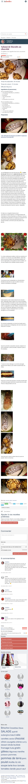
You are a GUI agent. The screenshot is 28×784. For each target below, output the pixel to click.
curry (24, 741)
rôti (19, 762)
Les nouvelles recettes (7, 645)
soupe (4, 765)
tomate (21, 765)
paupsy (20, 698)
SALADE (6, 731)
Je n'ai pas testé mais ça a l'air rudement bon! (11, 547)
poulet (4, 762)
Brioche (5, 727)
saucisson (15, 500)
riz (16, 762)
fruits (12, 747)
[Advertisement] (14, 17)
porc (24, 758)
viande (12, 768)
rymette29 (7, 707)
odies (7, 1)
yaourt (19, 768)
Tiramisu (3, 778)
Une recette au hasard (7, 648)
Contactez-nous (21, 775)
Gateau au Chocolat (21, 776)
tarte (10, 765)
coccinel (7, 716)
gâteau (5, 751)
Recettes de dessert (7, 639)
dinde (10, 744)
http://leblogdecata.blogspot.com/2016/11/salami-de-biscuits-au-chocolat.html (14, 136)
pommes (12, 754)
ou (1, 548)
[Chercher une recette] (25, 33)
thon (15, 765)
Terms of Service (8, 782)
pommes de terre (11, 758)
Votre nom (3, 542)
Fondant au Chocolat (11, 776)
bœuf (12, 734)
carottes (4, 738)
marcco (20, 680)
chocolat (7, 500)
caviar (11, 738)
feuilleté (16, 744)
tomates (5, 768)
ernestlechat (7, 698)
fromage (5, 747)
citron (3, 741)
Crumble (7, 778)
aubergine (5, 734)
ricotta (11, 762)
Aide (17, 775)
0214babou (7, 689)
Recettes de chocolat (7, 642)
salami (10, 500)
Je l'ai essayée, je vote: (6, 550)
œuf (24, 768)
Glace (20, 728)
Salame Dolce (18, 667)
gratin (18, 747)
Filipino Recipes (13, 778)
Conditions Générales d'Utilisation (8, 775)
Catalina (10, 41)
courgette (11, 741)
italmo (6, 617)
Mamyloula (8, 598)
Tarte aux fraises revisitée (5, 667)
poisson (4, 754)
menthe (20, 751)
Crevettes (13, 727)
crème (19, 741)
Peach (20, 707)
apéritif (14, 731)
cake (17, 734)
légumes (13, 751)
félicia (20, 714)
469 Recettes (9, 42)
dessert (4, 744)
